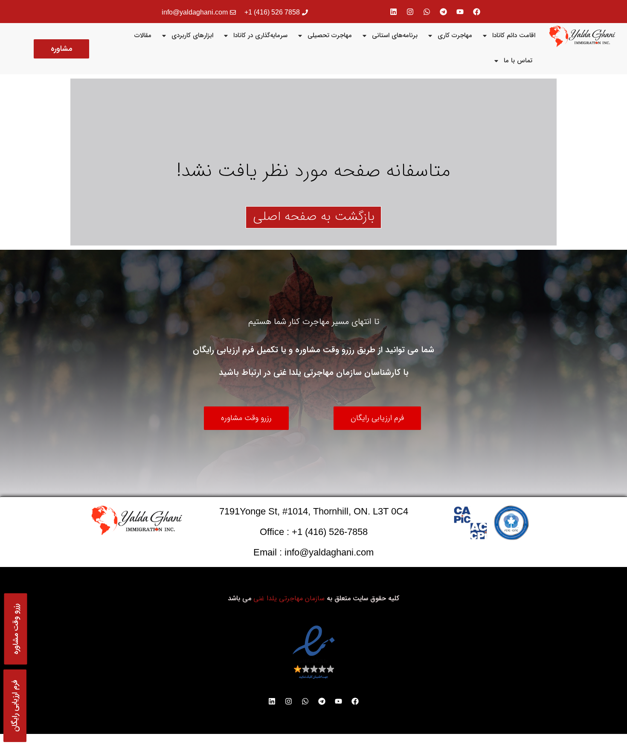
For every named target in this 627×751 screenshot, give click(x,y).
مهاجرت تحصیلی (330, 35)
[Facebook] (477, 11)
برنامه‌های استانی (395, 35)
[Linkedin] (393, 11)
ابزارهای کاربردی (192, 35)
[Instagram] (410, 11)
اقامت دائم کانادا (513, 35)
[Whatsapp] (427, 11)
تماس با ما (518, 61)
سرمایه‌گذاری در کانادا (260, 35)
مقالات (142, 35)
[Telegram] (443, 11)
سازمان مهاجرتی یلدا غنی (289, 598)
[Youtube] (460, 11)
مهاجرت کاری (455, 35)
